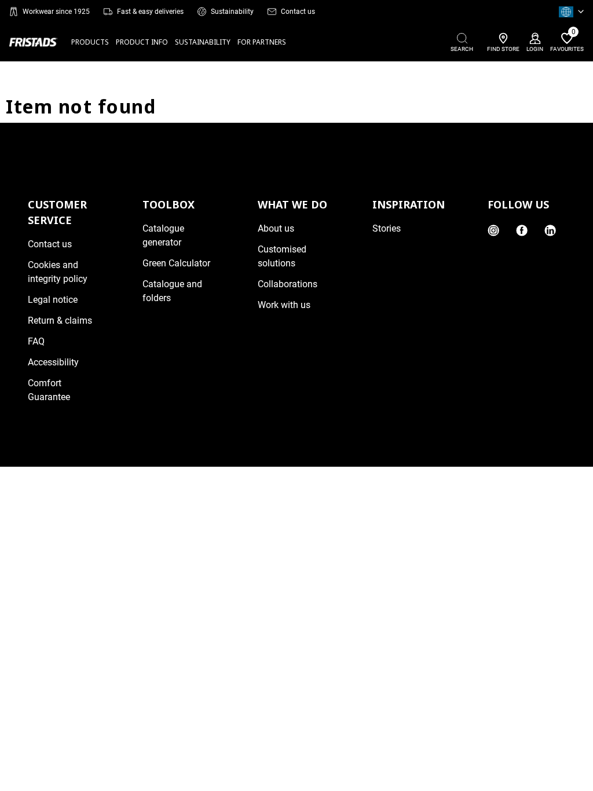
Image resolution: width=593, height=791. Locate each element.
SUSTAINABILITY (202, 42)
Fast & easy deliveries (150, 12)
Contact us (298, 12)
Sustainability (232, 12)
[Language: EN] (571, 11)
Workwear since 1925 (56, 12)
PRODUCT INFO (142, 42)
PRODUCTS (90, 42)
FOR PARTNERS (261, 42)
